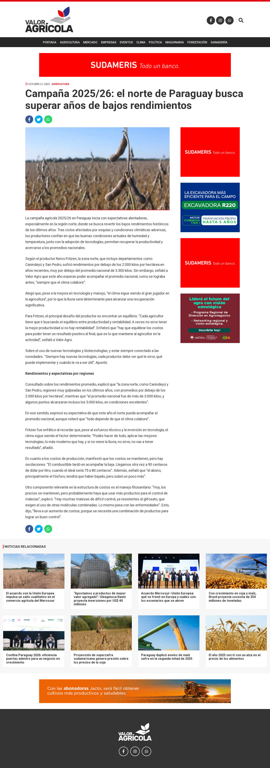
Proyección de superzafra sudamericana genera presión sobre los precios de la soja (101, 658)
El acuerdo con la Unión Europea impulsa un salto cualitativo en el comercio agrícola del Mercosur (30, 597)
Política (155, 42)
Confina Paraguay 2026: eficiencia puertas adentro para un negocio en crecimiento (33, 658)
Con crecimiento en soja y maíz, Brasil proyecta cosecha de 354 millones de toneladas (232, 597)
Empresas (108, 42)
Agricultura (70, 42)
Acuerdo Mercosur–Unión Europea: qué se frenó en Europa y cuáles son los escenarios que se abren (168, 597)
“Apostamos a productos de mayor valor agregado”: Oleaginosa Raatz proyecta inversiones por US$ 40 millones (100, 598)
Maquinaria (174, 42)
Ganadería (219, 42)
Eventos (126, 42)
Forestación (197, 42)
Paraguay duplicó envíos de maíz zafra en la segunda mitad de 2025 (166, 657)
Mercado (90, 42)
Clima (140, 42)
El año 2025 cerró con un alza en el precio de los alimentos (235, 657)
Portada (49, 42)
